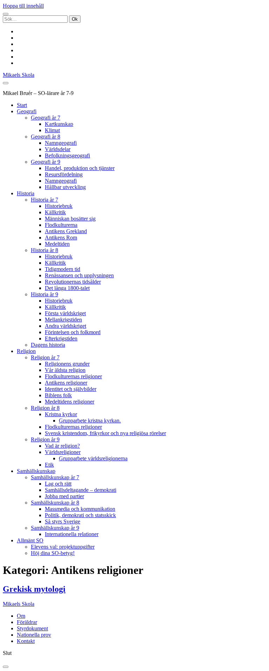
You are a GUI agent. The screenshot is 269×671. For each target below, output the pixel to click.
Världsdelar (57, 149)
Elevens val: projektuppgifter (63, 547)
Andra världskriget (65, 326)
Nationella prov (34, 635)
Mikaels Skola (18, 75)
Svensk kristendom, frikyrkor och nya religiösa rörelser (105, 433)
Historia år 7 (44, 200)
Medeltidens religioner (69, 402)
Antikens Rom (61, 237)
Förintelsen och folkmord (73, 332)
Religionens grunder (67, 364)
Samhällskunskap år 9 (55, 528)
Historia (25, 193)
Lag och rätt (58, 484)
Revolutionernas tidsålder (73, 282)
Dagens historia (48, 345)
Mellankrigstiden (63, 320)
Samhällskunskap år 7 (55, 477)
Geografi (26, 111)
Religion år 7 (45, 357)
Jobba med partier (64, 496)
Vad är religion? (62, 446)
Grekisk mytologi (34, 589)
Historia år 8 (44, 250)
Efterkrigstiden (61, 338)
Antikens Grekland (66, 231)
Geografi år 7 (45, 118)
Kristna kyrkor (61, 414)
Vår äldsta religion (65, 370)
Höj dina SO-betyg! (53, 553)
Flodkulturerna (61, 225)
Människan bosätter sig (70, 219)
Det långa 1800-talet (67, 288)
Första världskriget (65, 313)
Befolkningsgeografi (67, 155)
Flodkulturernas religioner (73, 376)
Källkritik (55, 212)
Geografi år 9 (45, 162)
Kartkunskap (59, 124)
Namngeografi (61, 143)
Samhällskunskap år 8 (55, 503)
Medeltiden (57, 244)
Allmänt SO (30, 540)
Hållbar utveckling (65, 187)
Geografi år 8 (45, 137)
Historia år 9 (44, 294)
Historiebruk (59, 206)
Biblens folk (58, 395)
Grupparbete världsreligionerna (93, 458)
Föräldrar (27, 622)
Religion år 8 (45, 408)
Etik (49, 465)
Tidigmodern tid (62, 269)
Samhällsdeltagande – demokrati (80, 490)
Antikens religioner (66, 383)
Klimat (52, 130)
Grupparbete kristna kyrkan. (90, 420)
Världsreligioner (63, 452)
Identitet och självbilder (70, 389)
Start (22, 105)
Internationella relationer (71, 534)
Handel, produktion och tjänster (80, 168)
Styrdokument (32, 628)
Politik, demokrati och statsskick (80, 515)
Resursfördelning (64, 174)
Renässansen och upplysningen (79, 275)
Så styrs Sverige (62, 521)
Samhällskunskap (36, 471)
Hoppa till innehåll (23, 6)
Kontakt (26, 641)
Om (21, 616)
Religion (26, 351)
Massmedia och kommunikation (80, 509)
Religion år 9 (45, 439)
